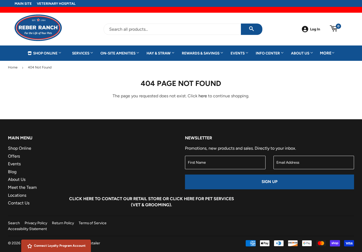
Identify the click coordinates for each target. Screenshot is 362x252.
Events (238, 53)
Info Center (268, 53)
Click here (81, 198)
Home (12, 67)
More (326, 53)
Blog (12, 171)
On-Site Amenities (118, 53)
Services (81, 53)
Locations (17, 195)
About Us (300, 53)
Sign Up (269, 181)
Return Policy (63, 223)
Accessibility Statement (27, 229)
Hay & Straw (159, 53)
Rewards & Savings (201, 53)
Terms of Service (93, 223)
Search (14, 223)
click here (182, 198)
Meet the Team (22, 187)
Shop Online (45, 53)
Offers (14, 156)
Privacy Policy (36, 223)
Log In (315, 29)
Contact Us (18, 202)
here (202, 95)
